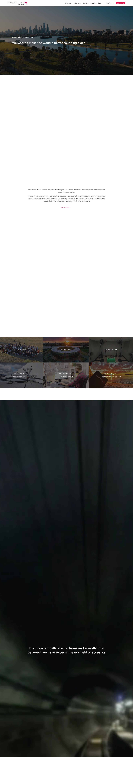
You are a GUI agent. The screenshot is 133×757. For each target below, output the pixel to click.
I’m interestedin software (65, 375)
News (100, 3)
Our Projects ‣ (66, 349)
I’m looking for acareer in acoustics (111, 375)
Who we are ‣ (65, 207)
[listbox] (108, 3)
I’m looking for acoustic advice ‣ (21, 375)
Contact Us (120, 3)
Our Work (93, 3)
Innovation (111, 349)
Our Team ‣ (21, 349)
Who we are (68, 3)
